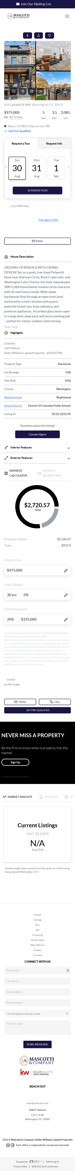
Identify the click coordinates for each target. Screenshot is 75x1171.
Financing (37, 935)
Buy (37, 924)
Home (37, 914)
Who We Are (37, 945)
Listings (37, 919)
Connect (37, 955)
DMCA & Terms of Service (45, 1166)
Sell (37, 930)
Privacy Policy (20, 1166)
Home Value (37, 940)
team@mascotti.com (37, 1103)
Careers (37, 950)
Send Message (37, 1044)
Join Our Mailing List (36, 4)
